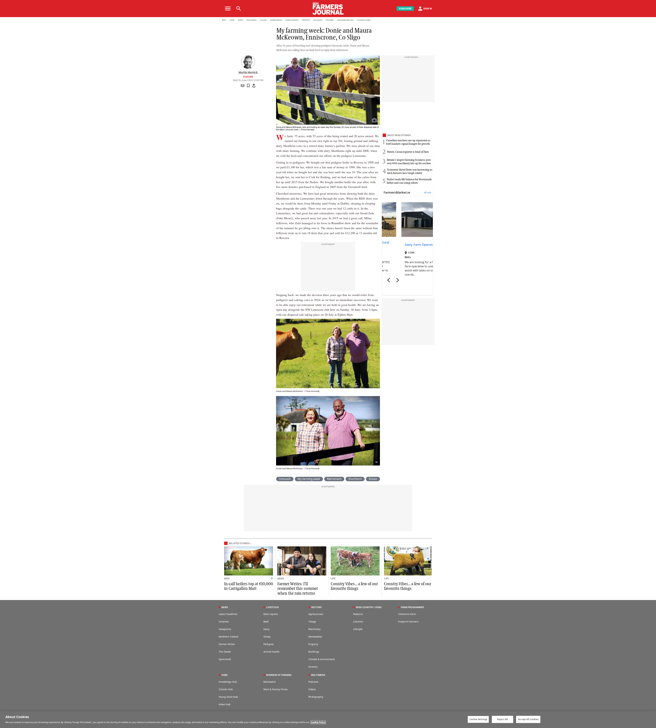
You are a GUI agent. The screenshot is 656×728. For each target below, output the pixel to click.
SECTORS (316, 607)
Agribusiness (315, 614)
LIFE (333, 578)
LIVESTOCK (272, 607)
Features (358, 614)
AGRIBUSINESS (276, 20)
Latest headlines (228, 614)
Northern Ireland (228, 636)
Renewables (315, 636)
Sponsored (225, 659)
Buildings (313, 651)
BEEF (224, 20)
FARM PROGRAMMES (412, 607)
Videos (312, 689)
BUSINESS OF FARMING (279, 675)
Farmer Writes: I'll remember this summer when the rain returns (297, 588)
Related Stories (239, 543)
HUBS (224, 675)
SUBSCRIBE (405, 8)
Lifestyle (358, 629)
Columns (358, 621)
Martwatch (269, 681)
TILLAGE (263, 20)
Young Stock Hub (228, 696)
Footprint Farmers (408, 621)
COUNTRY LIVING (363, 20)
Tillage (312, 621)
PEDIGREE (330, 20)
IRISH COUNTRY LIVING (369, 607)
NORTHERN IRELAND (345, 20)
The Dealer (225, 651)
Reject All (502, 719)
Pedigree (268, 644)
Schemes (224, 621)
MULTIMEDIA (318, 675)
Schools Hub (226, 689)
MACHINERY (252, 20)
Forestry (313, 666)
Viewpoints (225, 629)
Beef (266, 621)
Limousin (285, 479)
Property (313, 644)
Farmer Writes (227, 644)
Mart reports (270, 614)
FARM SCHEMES (291, 20)
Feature (248, 76)
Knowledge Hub (228, 681)
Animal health (271, 651)
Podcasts (313, 681)
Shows (373, 479)
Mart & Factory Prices (275, 689)
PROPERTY (306, 20)
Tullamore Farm (407, 614)
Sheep (267, 636)
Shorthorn (355, 479)
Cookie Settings (478, 719)
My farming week (309, 479)
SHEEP (240, 20)
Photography (315, 696)
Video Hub (224, 704)
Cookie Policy (318, 722)
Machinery (314, 629)
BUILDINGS (318, 20)
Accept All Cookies (528, 719)
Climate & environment (321, 659)
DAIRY (232, 20)
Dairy (266, 629)
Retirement (334, 479)
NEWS (280, 578)
